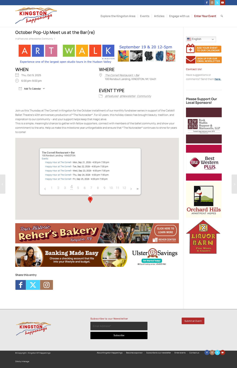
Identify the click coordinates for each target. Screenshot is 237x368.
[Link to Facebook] (206, 2)
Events (45, 158)
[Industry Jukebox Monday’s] (2, 184)
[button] (90, 200)
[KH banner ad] (97, 242)
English (196, 39)
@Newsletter (35, 38)
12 (124, 188)
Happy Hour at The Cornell (58, 162)
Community (47, 38)
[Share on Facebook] (20, 285)
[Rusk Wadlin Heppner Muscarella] (204, 142)
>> (137, 189)
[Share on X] (33, 285)
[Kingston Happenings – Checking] (97, 266)
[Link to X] (217, 2)
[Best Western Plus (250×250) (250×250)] (204, 179)
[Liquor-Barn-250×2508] (204, 254)
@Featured (22, 38)
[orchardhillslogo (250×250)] (204, 217)
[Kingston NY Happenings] (36, 16)
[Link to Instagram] (212, 2)
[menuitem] (118, 16)
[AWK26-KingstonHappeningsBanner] (97, 63)
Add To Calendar (32, 88)
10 (111, 188)
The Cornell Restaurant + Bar (122, 75)
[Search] (221, 16)
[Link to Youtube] (222, 2)
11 (117, 188)
